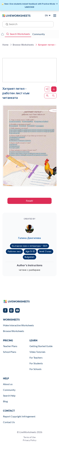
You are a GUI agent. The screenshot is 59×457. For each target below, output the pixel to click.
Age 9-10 (30, 251)
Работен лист (14, 251)
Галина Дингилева (29, 238)
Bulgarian (29, 257)
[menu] (55, 15)
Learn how (29, 7)
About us (8, 384)
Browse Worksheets (13, 331)
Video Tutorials (37, 351)
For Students (36, 363)
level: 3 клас (45, 251)
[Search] (6, 24)
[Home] (16, 15)
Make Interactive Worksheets (18, 325)
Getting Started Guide (40, 346)
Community (9, 389)
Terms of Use (29, 437)
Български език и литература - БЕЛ (29, 245)
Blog (5, 401)
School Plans (9, 351)
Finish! (29, 201)
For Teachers (36, 357)
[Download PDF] (54, 89)
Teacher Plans (10, 346)
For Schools (35, 369)
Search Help (9, 395)
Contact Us (9, 422)
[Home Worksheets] (2, 34)
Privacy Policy (29, 440)
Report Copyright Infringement (19, 416)
